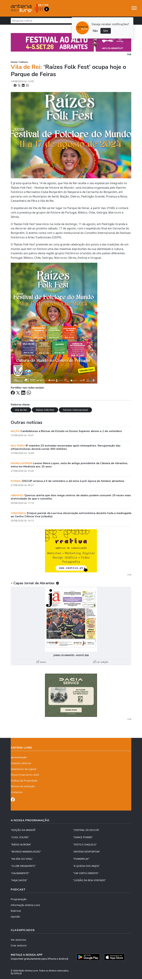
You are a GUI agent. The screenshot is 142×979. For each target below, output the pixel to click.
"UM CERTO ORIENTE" (86, 873)
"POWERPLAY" (81, 858)
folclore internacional (75, 409)
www (42, 662)
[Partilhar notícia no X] (19, 85)
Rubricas (16, 910)
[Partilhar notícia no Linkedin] (23, 85)
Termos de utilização (23, 786)
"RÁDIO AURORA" (21, 844)
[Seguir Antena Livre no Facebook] (13, 800)
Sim (105, 31)
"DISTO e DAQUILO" (85, 844)
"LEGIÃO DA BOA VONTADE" (89, 880)
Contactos (17, 792)
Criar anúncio (19, 945)
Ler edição (102, 662)
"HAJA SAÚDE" (19, 880)
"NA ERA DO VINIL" (22, 858)
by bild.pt (16, 973)
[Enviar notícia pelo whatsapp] (27, 85)
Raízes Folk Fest (45, 409)
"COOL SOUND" (20, 837)
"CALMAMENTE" (20, 873)
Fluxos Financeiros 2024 (25, 774)
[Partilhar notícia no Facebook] (15, 85)
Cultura (23, 62)
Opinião (15, 916)
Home (14, 62)
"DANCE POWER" (83, 837)
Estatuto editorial (21, 763)
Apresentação (19, 757)
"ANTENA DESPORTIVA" (86, 851)
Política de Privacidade (24, 780)
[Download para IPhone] (114, 957)
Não (95, 31)
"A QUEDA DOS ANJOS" (86, 865)
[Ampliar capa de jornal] (71, 619)
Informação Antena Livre (25, 905)
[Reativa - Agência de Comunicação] (71, 550)
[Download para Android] (88, 957)
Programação (19, 899)
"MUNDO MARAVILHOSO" (26, 851)
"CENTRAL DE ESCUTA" (86, 830)
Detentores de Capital (23, 769)
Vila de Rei (21, 409)
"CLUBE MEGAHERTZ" (23, 865)
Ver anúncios (18, 939)
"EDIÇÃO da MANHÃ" (23, 830)
